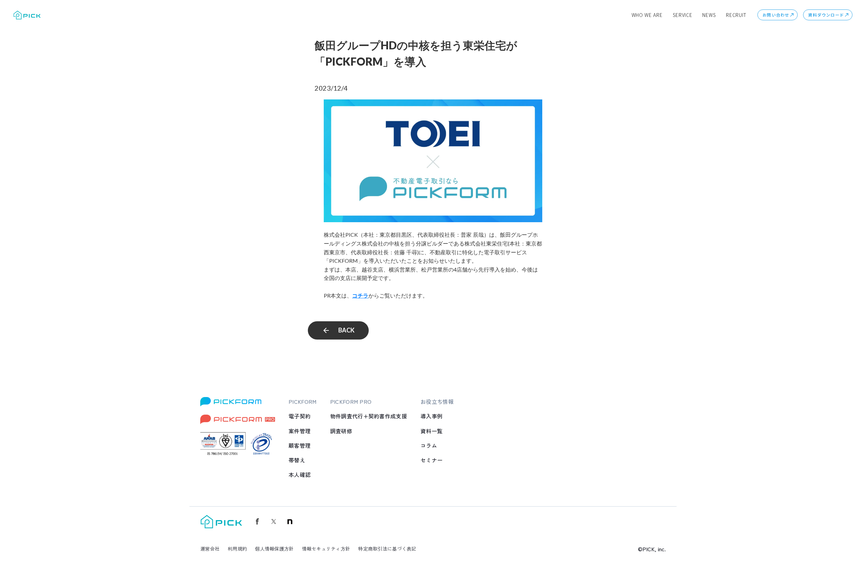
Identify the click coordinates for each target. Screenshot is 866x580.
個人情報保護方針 (274, 548)
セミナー (431, 460)
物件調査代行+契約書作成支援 (368, 416)
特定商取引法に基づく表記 (387, 548)
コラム (428, 445)
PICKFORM (303, 401)
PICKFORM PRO (351, 401)
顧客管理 (300, 445)
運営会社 (210, 548)
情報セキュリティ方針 (326, 548)
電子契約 (300, 416)
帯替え (297, 460)
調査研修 (341, 431)
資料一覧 (431, 431)
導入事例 (431, 416)
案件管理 (300, 431)
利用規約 (237, 548)
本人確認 (300, 474)
